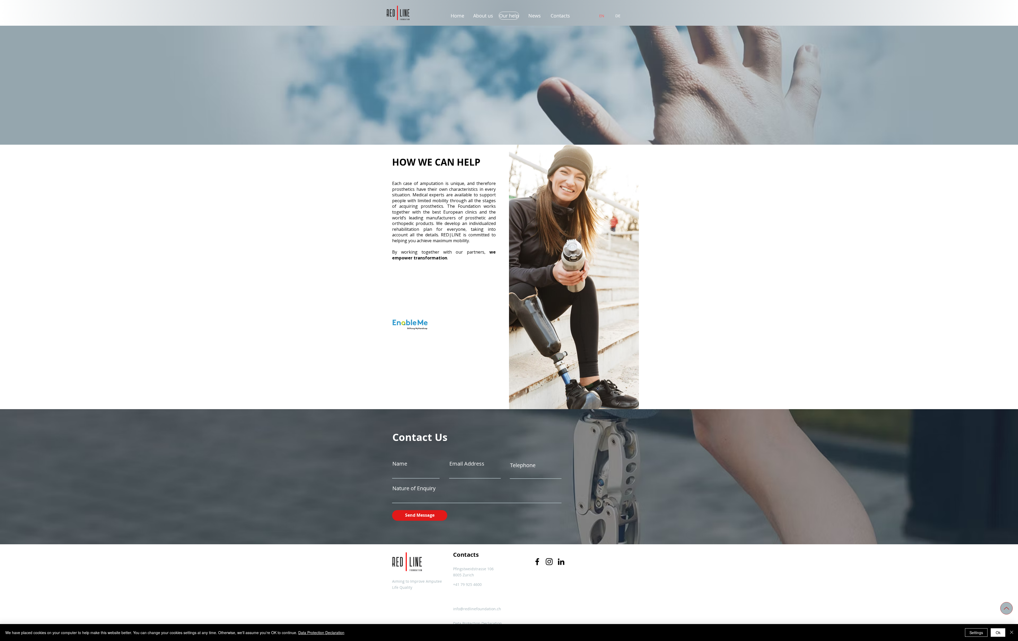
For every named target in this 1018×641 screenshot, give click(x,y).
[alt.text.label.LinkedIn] (561, 561)
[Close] (1011, 632)
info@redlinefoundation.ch (477, 608)
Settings (976, 632)
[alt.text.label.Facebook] (537, 561)
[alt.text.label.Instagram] (549, 561)
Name (399, 463)
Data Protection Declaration (321, 632)
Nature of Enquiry (414, 488)
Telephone (523, 465)
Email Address (466, 463)
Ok (998, 632)
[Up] (1006, 608)
